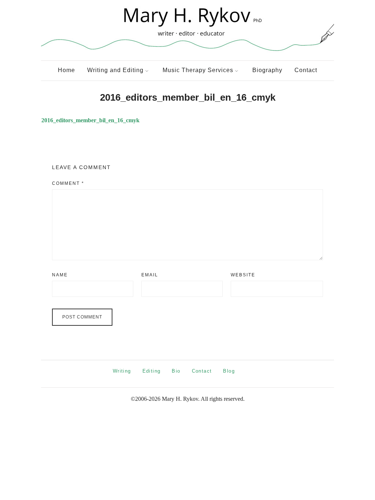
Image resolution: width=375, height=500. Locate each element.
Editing (151, 371)
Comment (68, 183)
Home (66, 70)
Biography (267, 70)
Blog (229, 371)
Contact (305, 70)
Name (60, 274)
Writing (122, 371)
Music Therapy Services (198, 70)
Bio (176, 371)
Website (243, 274)
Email (149, 274)
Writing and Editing (115, 70)
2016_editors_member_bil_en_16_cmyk (90, 120)
